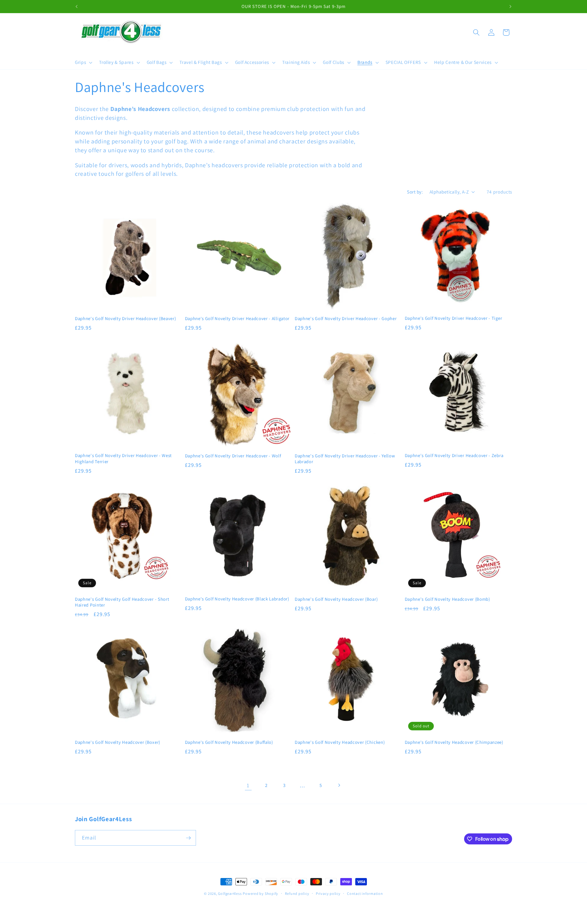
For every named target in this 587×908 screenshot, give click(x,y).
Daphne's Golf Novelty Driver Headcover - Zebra (454, 455)
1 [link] (248, 785)
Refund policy (297, 893)
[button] (83, 62)
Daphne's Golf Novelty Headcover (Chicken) (340, 742)
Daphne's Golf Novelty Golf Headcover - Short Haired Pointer (122, 602)
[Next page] (338, 785)
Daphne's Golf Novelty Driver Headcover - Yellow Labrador (345, 458)
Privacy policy (328, 893)
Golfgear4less (230, 893)
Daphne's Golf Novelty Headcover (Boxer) (117, 742)
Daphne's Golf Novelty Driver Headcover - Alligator (237, 318)
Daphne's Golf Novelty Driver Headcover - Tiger (453, 318)
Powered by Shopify (260, 893)
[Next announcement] (510, 6)
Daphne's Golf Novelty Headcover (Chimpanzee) (454, 742)
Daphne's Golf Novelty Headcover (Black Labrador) (237, 599)
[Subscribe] (188, 838)
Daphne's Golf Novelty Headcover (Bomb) (447, 599)
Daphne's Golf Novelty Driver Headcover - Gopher (346, 318)
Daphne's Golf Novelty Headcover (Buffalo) (229, 742)
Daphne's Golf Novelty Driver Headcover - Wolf (233, 456)
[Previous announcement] (76, 6)
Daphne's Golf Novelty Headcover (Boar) (336, 599)
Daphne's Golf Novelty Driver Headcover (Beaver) (125, 318)
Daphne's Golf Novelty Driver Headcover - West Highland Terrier (123, 458)
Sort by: (415, 192)
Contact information (365, 893)
